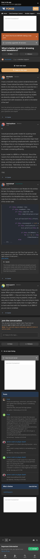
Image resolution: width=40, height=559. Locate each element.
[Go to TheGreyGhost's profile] (3, 124)
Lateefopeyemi (8, 492)
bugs (8, 399)
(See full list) (33, 486)
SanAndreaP (10, 184)
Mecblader (8, 59)
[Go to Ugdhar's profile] (4, 399)
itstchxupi (11, 437)
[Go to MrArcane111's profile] (3, 285)
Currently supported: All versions (15, 43)
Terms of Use (5, 551)
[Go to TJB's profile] (4, 457)
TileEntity (10, 453)
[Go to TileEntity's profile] (4, 442)
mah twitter (5, 258)
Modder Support (23, 59)
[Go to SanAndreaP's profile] (3, 184)
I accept (34, 549)
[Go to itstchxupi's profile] (4, 415)
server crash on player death (16, 442)
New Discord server (11, 358)
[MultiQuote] (2, 117)
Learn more (3, 3)
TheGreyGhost (10, 123)
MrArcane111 (10, 285)
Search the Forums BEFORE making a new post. (17, 37)
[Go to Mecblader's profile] (3, 59)
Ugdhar (10, 410)
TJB (9, 470)
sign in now (11, 325)
